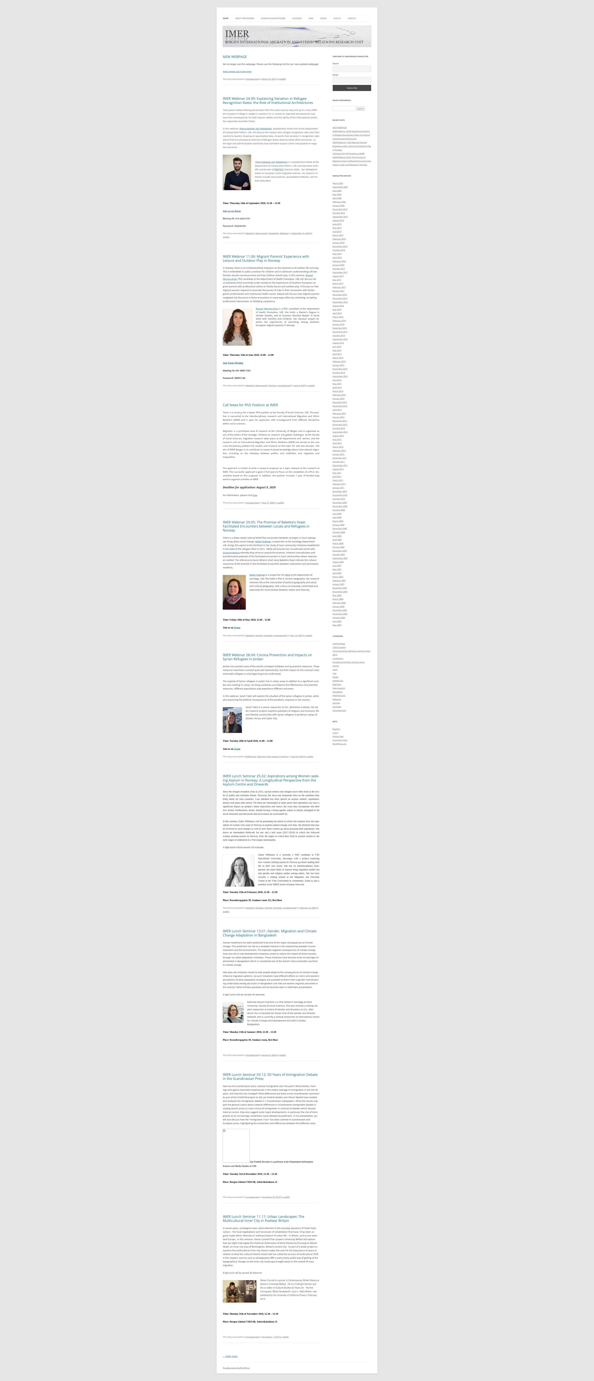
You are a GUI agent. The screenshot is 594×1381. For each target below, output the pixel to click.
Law (334, 673)
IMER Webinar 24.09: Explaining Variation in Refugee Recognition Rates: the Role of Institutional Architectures (268, 100)
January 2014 (338, 398)
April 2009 (337, 517)
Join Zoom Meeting (233, 363)
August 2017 (338, 276)
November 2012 (340, 424)
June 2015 (337, 346)
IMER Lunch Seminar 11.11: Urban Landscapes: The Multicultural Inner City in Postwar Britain (263, 1218)
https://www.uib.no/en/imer (237, 71)
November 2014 (340, 369)
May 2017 (337, 279)
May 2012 (337, 439)
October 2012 (339, 428)
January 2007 (338, 584)
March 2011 (338, 480)
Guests (337, 18)
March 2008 (338, 543)
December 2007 (340, 550)
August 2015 (338, 343)
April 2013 (337, 409)
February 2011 (339, 484)
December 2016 (340, 294)
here (255, 495)
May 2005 (337, 625)
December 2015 (340, 328)
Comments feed (340, 740)
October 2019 (339, 213)
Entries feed (338, 736)
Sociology (268, 635)
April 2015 (337, 354)
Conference (338, 658)
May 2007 (337, 569)
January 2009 (338, 524)
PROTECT (279, 169)
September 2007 (340, 558)
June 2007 (337, 565)
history (336, 666)
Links (310, 18)
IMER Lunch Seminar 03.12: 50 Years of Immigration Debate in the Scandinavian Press (270, 1076)
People (323, 18)
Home (225, 18)
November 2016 (340, 298)
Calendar (297, 18)
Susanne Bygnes (231, 552)
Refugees (284, 233)
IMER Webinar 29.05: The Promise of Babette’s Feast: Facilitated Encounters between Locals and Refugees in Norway (266, 526)
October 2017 (339, 268)
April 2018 (337, 257)
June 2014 (337, 380)
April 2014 (337, 387)
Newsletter (274, 233)
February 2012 (339, 450)
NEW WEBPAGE (235, 56)
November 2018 (340, 246)
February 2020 (339, 201)
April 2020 (337, 198)
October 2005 (339, 617)
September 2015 (340, 339)
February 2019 (339, 239)
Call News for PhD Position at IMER (250, 404)
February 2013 (339, 413)
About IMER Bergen (244, 18)
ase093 (282, 79)
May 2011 (337, 472)
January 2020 (338, 205)
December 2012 (340, 420)
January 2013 (338, 417)
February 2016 (339, 320)
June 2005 (337, 621)
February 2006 (339, 602)
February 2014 (339, 395)
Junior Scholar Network (273, 18)
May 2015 (337, 350)
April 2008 (337, 539)
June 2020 (337, 190)
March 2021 (338, 183)
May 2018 (337, 253)
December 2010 (340, 491)
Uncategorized (252, 79)
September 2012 (340, 432)
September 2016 (340, 302)
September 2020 (340, 187)
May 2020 (337, 194)
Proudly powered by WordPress (236, 1368)
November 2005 (340, 614)
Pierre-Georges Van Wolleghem (256, 128)
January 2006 (338, 606)
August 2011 (338, 469)
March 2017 (338, 283)
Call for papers (339, 647)
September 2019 (340, 216)
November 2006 (340, 591)
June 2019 (337, 224)
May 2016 (337, 309)
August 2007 (338, 562)
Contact (352, 18)
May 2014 (337, 383)
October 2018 (339, 250)
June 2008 (337, 536)
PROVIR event (339, 695)
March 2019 (338, 235)
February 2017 (339, 287)
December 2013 (340, 402)
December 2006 (340, 588)
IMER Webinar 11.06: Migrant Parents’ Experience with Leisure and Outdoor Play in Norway (266, 258)
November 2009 (340, 506)
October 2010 (339, 498)
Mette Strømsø (262, 541)
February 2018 (339, 261)
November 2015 (340, 331)
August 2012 (338, 435)
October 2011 (339, 461)
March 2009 (338, 521)
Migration (249, 233)
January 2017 (338, 291)
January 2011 (338, 487)
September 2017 (340, 272)
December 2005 (340, 610)
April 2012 (337, 443)
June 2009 (337, 513)
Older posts (230, 1356)
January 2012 (338, 454)
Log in (335, 732)
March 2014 (338, 391)
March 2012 (338, 446)
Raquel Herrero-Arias (267, 308)
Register (336, 729)
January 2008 (338, 547)
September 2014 (340, 376)
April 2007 (337, 573)
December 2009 (340, 502)
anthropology (339, 643)
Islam (335, 669)
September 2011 (340, 465)
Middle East (250, 756)
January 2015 (338, 365)
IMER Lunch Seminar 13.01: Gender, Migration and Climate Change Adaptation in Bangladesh (269, 933)
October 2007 (339, 554)
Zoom (237, 627)
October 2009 (339, 510)
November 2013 (340, 406)
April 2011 (337, 476)
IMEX (287, 574)
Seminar (272, 385)
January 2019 (338, 242)
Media (335, 677)
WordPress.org (339, 743)
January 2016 (338, 324)
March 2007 (338, 576)
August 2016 (338, 305)
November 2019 (340, 209)
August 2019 (338, 220)
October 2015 (339, 335)
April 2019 (337, 231)
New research (261, 233)
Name (336, 63)
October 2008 (339, 532)
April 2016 (337, 313)
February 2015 (339, 361)
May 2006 (337, 595)
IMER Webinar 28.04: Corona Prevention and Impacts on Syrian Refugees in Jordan (267, 656)
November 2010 (340, 495)
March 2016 (338, 317)
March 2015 (338, 357)
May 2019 (337, 227)
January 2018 (338, 265)
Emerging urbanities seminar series (349, 662)
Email (335, 74)
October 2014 (339, 372)
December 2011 (340, 458)
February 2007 (339, 580)
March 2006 (338, 599)
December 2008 (340, 528)
